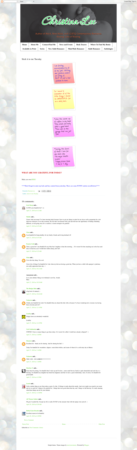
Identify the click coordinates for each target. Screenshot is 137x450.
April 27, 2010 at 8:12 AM (33, 210)
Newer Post (25, 424)
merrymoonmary (71, 445)
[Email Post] (39, 191)
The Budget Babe (31, 288)
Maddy (28, 217)
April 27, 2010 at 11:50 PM (34, 393)
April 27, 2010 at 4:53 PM (33, 377)
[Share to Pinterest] (50, 191)
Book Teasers (81, 45)
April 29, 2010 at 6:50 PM (33, 416)
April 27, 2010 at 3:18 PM (33, 362)
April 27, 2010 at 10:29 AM (34, 282)
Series (42, 49)
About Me (35, 45)
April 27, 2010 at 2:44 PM (33, 335)
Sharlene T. (29, 368)
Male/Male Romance (76, 49)
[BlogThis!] (44, 191)
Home (24, 45)
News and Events (66, 45)
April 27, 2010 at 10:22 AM (34, 269)
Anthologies (108, 49)
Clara (28, 232)
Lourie (28, 383)
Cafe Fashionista (31, 329)
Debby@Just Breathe (32, 411)
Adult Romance (94, 49)
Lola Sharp (29, 205)
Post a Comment (29, 420)
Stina (27, 257)
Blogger (86, 445)
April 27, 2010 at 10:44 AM (34, 294)
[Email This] (43, 191)
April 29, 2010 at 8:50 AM (33, 404)
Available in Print (29, 49)
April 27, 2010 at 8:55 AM (33, 226)
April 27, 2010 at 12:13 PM (34, 307)
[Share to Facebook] (48, 191)
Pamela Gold (30, 244)
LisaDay (28, 314)
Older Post (102, 424)
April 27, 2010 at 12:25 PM (34, 323)
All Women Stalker (32, 399)
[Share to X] (46, 191)
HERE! (33, 179)
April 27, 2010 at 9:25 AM (33, 251)
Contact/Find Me (49, 45)
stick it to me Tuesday (32, 194)
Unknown (29, 300)
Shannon (29, 341)
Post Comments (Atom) (36, 427)
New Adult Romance (56, 49)
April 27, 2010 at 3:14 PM (33, 350)
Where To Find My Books (100, 45)
